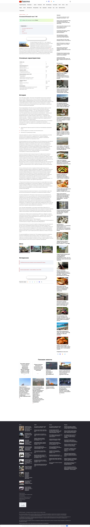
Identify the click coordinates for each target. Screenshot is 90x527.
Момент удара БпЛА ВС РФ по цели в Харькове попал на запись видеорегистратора (64, 372)
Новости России (22, 499)
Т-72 (50, 48)
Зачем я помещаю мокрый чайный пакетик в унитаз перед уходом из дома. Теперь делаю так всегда (63, 90)
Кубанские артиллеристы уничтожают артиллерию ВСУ (50, 372)
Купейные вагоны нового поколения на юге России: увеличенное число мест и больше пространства (28, 428)
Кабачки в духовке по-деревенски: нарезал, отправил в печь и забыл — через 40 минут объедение (63, 176)
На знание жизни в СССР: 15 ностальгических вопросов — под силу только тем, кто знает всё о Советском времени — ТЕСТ (55, 431)
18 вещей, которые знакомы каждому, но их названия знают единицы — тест (54, 452)
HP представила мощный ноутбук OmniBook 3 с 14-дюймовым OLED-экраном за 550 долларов (63, 54)
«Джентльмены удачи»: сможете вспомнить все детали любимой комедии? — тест (40, 443)
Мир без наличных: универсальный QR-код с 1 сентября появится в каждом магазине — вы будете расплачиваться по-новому (63, 273)
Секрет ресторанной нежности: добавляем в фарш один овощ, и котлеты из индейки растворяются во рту (64, 162)
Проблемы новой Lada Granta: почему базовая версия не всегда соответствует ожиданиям (28, 435)
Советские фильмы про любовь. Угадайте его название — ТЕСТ (55, 439)
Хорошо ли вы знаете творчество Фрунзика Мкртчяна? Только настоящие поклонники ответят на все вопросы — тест (40, 456)
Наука (20, 7)
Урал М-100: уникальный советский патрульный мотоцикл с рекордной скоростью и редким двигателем (28, 475)
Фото (23, 31)
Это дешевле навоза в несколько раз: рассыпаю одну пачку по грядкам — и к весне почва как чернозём (63, 105)
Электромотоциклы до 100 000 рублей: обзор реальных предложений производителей (28, 448)
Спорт (24, 7)
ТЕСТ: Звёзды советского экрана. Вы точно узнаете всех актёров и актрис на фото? (55, 436)
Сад (53, 7)
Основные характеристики (27, 28)
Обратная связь (22, 493)
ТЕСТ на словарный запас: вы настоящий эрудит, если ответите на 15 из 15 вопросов (55, 447)
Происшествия (62, 7)
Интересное (29, 7)
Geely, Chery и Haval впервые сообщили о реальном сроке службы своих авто (28, 467)
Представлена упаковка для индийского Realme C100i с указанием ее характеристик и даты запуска (64, 49)
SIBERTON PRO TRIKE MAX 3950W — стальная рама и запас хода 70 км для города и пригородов (28, 455)
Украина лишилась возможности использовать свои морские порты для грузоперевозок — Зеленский (38, 367)
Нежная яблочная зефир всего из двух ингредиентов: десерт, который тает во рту (64, 190)
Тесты (63, 4)
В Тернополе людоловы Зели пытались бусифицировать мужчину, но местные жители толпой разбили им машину (64, 389)
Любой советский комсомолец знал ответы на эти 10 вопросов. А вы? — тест (40, 465)
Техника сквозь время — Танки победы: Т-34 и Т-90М (30, 269)
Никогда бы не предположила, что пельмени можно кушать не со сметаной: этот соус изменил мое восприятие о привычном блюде (63, 227)
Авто (67, 4)
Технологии (21, 10)
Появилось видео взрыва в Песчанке (50, 387)
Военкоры (29, 4)
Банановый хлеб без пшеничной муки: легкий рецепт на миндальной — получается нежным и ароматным (62, 288)
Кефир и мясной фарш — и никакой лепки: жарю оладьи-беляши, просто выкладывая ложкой (63, 347)
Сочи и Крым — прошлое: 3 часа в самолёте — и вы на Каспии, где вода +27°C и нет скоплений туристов (63, 148)
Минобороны (48, 4)
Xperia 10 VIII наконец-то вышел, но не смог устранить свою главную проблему (63, 44)
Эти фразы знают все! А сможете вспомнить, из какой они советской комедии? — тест (40, 461)
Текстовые (55, 4)
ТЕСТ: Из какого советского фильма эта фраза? (55, 463)
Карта (35, 4)
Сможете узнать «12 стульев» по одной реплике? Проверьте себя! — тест (40, 435)
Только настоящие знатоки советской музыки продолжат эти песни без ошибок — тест (40, 447)
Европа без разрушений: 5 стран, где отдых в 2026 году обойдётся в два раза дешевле (63, 333)
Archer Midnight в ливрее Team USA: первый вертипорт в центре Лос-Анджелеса (28, 489)
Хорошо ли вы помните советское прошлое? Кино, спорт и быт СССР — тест (40, 431)
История (49, 7)
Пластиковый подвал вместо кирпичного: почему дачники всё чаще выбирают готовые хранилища (63, 119)
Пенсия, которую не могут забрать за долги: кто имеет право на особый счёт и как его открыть (63, 133)
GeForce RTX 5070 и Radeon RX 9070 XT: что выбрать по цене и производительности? (63, 27)
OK (66, 525)
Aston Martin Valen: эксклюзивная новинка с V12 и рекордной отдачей (28, 482)
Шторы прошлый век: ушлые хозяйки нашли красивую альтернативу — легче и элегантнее (63, 212)
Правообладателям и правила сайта (25, 494)
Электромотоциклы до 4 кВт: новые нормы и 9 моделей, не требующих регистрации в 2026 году (28, 461)
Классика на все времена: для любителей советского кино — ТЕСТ (55, 455)
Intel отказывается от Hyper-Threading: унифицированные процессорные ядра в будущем (63, 36)
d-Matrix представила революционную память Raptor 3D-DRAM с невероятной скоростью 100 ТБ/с (63, 59)
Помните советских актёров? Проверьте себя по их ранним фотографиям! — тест (39, 439)
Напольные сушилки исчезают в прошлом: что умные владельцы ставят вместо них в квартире (62, 303)
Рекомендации (22, 495)
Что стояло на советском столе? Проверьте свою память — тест (63, 17)
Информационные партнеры (24, 498)
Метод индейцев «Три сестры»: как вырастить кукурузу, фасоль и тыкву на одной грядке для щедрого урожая (63, 318)
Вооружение (35, 7)
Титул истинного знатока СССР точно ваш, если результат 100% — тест (40, 452)
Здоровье (45, 7)
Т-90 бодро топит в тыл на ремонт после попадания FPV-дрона (32, 262)
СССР (60, 4)
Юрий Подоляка (22, 4)
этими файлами (62, 525)
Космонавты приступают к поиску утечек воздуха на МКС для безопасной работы (63, 31)
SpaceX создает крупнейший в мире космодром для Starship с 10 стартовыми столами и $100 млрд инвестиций (63, 22)
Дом (56, 7)
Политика (40, 4)
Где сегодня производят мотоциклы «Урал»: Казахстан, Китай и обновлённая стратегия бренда (28, 442)
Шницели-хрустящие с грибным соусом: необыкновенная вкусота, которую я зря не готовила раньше (63, 76)
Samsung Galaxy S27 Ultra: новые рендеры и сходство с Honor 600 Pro (64, 40)
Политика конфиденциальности (25, 497)
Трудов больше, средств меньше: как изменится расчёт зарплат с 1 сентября (63, 242)
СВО (44, 4)
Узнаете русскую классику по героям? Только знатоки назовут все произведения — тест (55, 443)
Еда (40, 7)
